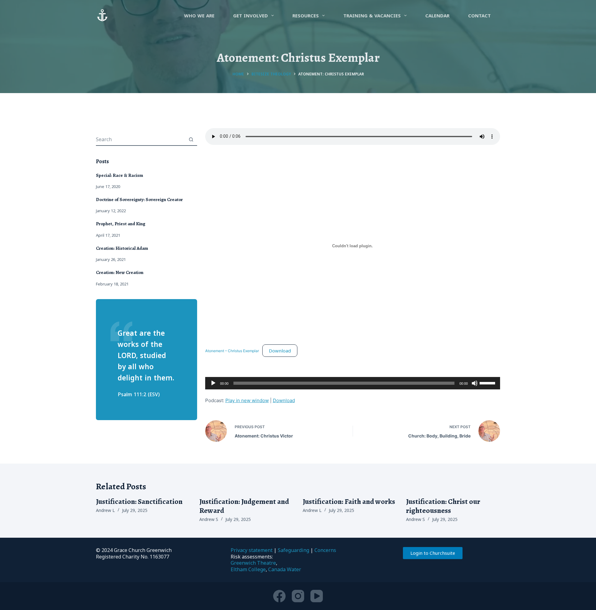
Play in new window (247, 400)
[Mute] (475, 383)
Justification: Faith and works (349, 501)
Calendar (437, 15)
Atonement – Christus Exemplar (232, 351)
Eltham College (248, 569)
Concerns (325, 550)
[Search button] (191, 139)
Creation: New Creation (119, 272)
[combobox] (140, 139)
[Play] (213, 383)
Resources (305, 15)
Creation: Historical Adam (122, 248)
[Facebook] (279, 596)
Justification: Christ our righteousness (443, 505)
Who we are (199, 15)
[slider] (488, 382)
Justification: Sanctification (139, 501)
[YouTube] (316, 596)
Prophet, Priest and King (120, 224)
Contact (479, 15)
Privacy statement (252, 550)
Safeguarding (293, 550)
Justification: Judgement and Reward (244, 505)
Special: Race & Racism (119, 175)
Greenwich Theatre (253, 562)
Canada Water (284, 569)
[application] (352, 383)
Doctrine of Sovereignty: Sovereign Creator (139, 199)
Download (280, 351)
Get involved (250, 15)
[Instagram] (298, 596)
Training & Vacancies (372, 15)
